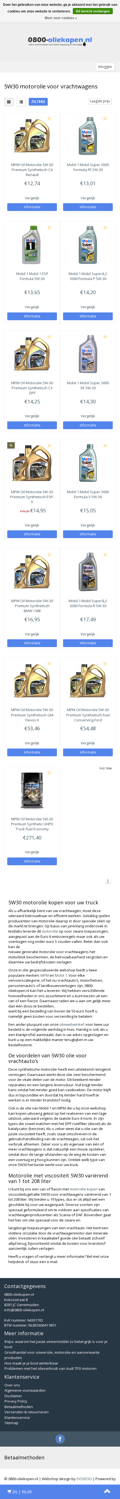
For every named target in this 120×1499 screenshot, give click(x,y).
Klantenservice (17, 1417)
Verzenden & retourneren (26, 1411)
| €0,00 (22, 1491)
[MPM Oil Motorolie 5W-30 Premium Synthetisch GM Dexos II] (32, 681)
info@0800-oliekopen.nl (24, 1309)
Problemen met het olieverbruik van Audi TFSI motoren (50, 1368)
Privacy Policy (15, 1401)
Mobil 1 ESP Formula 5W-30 (32, 276)
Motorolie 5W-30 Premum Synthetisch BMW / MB (32, 605)
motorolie (50, 931)
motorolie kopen (84, 1189)
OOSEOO (84, 1478)
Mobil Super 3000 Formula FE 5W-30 (88, 167)
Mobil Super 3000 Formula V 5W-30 (88, 494)
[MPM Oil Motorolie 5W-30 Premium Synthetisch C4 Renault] (32, 136)
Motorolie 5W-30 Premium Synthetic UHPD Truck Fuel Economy (32, 823)
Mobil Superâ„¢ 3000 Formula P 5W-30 (88, 276)
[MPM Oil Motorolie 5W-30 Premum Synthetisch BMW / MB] (32, 572)
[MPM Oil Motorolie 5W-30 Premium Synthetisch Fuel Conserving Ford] (88, 681)
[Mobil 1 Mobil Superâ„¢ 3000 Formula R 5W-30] (88, 572)
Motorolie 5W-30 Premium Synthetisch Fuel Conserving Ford (88, 714)
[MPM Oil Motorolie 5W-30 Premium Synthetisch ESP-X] (32, 463)
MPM (44, 975)
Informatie (32, 207)
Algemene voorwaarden (24, 1390)
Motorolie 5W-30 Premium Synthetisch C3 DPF (32, 387)
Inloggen (105, 66)
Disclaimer (13, 1395)
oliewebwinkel (71, 1024)
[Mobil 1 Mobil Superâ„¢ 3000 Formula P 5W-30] (88, 245)
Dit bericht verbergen (93, 11)
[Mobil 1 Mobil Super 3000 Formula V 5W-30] (88, 463)
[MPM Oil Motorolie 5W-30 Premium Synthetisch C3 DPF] (32, 354)
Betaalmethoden (18, 1406)
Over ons (12, 1385)
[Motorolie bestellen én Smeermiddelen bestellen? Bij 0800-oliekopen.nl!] (60, 41)
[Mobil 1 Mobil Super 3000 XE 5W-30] (88, 354)
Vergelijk (32, 197)
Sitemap (11, 1422)
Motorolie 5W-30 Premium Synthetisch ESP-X (32, 496)
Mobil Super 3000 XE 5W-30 (88, 385)
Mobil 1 (61, 975)
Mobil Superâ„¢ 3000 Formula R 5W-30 (88, 603)
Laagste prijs (100, 101)
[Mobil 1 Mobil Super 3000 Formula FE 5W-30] (88, 136)
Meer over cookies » (61, 18)
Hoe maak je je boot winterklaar (31, 1363)
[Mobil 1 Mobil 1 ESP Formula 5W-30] (32, 245)
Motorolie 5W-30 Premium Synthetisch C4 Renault (32, 169)
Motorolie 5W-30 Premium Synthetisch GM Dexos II (32, 714)
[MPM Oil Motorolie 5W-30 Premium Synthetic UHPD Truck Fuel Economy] (32, 790)
